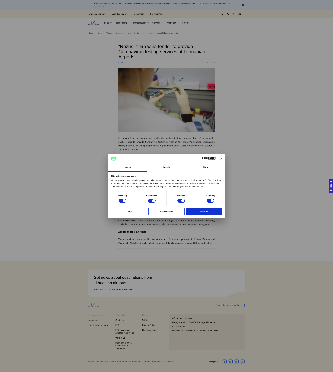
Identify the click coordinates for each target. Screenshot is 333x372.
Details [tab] (166, 167)
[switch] (152, 201)
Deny (129, 211)
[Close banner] (221, 158)
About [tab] (205, 167)
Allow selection (166, 211)
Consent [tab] (127, 167)
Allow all (204, 211)
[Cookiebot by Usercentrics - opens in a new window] (204, 159)
